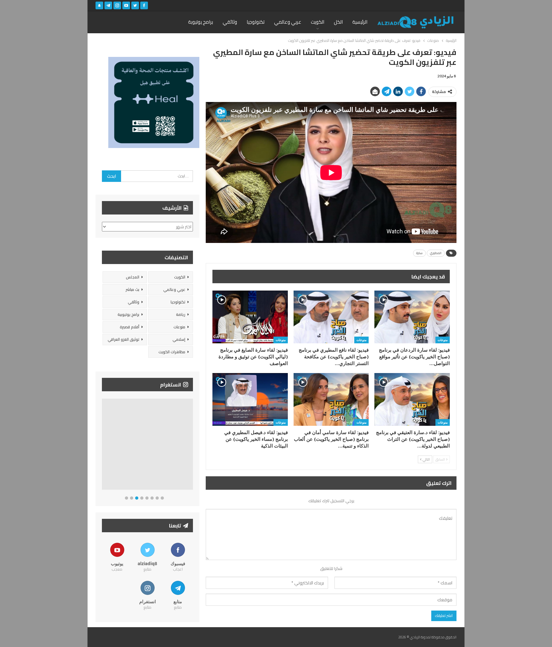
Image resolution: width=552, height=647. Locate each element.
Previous (103, 445)
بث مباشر (132, 289)
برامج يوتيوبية (128, 314)
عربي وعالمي (287, 22)
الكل (338, 22)
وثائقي (230, 22)
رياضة (180, 314)
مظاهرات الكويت (171, 351)
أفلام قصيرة (129, 327)
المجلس (132, 277)
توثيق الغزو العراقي (123, 339)
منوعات (443, 340)
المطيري (435, 253)
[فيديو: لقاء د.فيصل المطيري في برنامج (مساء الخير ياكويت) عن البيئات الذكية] (250, 399)
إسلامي (178, 339)
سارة (419, 253)
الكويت (317, 22)
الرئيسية (359, 22)
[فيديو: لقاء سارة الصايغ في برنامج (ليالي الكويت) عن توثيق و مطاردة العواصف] (250, 317)
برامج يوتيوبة (200, 22)
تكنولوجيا (255, 22)
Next (191, 445)
